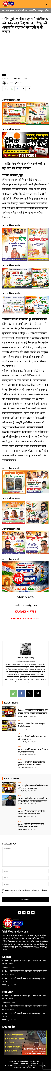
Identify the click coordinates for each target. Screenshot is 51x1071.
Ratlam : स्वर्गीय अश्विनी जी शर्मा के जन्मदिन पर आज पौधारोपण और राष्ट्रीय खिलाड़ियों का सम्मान (33, 800)
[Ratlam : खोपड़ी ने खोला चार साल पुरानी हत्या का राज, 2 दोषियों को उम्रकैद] (9, 751)
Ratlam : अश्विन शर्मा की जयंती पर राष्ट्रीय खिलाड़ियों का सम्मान (31, 725)
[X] (23, 88)
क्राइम (19, 734)
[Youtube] (33, 912)
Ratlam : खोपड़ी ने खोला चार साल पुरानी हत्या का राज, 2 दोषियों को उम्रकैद (33, 751)
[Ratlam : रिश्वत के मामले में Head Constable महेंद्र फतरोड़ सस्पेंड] (9, 738)
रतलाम (4, 75)
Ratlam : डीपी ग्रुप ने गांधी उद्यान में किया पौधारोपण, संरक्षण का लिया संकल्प (31, 825)
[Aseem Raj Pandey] (4, 83)
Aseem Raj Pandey (15, 83)
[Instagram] (24, 912)
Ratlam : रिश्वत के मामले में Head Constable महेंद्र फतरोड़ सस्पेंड (33, 738)
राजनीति (19, 759)
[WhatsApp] (12, 88)
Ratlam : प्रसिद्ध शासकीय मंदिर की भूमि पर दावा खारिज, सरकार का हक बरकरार (32, 711)
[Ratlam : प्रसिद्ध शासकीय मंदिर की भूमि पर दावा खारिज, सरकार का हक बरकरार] (9, 711)
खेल (19, 721)
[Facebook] (17, 88)
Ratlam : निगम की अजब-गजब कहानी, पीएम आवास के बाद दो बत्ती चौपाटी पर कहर (31, 812)
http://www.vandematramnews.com (25, 661)
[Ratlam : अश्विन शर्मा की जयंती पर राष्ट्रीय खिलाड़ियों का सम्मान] (9, 725)
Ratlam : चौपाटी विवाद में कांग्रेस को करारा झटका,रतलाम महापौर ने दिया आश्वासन (31, 763)
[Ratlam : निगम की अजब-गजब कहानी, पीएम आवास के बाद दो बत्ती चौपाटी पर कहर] (9, 813)
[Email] (28, 88)
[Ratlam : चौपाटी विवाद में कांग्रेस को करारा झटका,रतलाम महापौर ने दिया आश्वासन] (9, 764)
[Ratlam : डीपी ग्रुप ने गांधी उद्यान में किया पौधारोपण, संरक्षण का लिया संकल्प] (9, 826)
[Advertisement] (25, 53)
